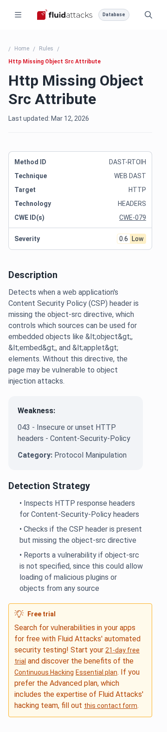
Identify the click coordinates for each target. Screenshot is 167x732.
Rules (46, 48)
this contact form (110, 705)
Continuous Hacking (44, 672)
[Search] (148, 14)
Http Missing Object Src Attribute (54, 61)
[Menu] (18, 14)
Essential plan (96, 672)
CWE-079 (132, 217)
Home (21, 48)
